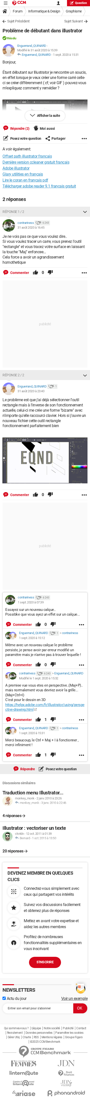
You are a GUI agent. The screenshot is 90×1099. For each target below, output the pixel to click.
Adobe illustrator (16, 168)
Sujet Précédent (18, 21)
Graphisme (74, 11)
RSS (36, 1037)
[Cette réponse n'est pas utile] (50, 273)
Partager (59, 138)
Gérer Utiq (14, 1037)
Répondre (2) (20, 128)
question (81, 3)
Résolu (11, 38)
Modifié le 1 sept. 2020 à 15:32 (38, 678)
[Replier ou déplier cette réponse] (85, 212)
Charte (26, 1037)
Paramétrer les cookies (69, 1032)
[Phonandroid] (66, 1093)
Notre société (52, 1028)
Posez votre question (25, 138)
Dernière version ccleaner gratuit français (35, 162)
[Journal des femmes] (23, 1063)
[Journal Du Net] (66, 1063)
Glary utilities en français (22, 174)
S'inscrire (45, 962)
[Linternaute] (23, 1073)
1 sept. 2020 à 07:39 (31, 602)
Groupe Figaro (74, 1037)
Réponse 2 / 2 (13, 375)
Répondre (27, 769)
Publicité (68, 1028)
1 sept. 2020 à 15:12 (32, 638)
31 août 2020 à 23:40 (31, 391)
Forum (17, 11)
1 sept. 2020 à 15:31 (66, 55)
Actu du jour (16, 998)
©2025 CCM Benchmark (45, 1041)
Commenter (19, 273)
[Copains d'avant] (23, 1083)
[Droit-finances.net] (66, 1073)
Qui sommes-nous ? (16, 1028)
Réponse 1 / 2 (13, 212)
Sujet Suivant (73, 21)
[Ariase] (23, 1093)
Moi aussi (47, 128)
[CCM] (19, 3)
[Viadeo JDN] (66, 1083)
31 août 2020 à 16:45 (31, 227)
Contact (81, 1028)
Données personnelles (39, 1032)
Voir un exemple (74, 998)
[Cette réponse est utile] (35, 273)
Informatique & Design (44, 11)
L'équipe (36, 1028)
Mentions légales (52, 1037)
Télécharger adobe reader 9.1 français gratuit (39, 186)
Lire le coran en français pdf (25, 180)
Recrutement (15, 1032)
